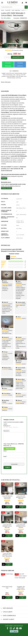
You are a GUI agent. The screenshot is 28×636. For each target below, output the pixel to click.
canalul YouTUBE (6, 188)
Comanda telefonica (20, 64)
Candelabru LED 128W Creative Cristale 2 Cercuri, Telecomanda (21, 588)
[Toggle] (1, 608)
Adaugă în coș (17, 57)
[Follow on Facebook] (7, 628)
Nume (5, 450)
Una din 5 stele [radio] (4, 427)
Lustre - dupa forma (16, 10)
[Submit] (26, 7)
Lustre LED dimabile (10, 76)
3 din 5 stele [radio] (10, 427)
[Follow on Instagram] (11, 628)
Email (5, 456)
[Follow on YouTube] (20, 628)
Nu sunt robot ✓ (14, 464)
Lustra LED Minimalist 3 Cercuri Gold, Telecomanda (7, 497)
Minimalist (7, 82)
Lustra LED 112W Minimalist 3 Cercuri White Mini (20, 497)
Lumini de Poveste (18, 625)
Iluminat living (9, 74)
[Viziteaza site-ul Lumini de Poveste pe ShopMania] (14, 631)
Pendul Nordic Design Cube (7, 587)
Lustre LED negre (19, 76)
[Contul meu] (22, 2)
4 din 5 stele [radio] (15, 427)
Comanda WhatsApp (8, 64)
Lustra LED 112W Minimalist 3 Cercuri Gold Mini (20, 526)
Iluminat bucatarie (18, 73)
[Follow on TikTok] (14, 628)
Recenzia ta (6, 431)
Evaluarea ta (7, 425)
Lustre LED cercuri (10, 73)
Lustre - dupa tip (16, 74)
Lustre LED (7, 10)
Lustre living (18, 77)
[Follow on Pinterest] (17, 628)
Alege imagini (10, 448)
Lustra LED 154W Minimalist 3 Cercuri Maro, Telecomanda (7, 555)
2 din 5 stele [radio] (6, 427)
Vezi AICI (4, 178)
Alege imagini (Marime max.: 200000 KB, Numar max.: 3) (14, 444)
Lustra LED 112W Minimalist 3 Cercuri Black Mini (7, 526)
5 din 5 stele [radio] (6, 430)
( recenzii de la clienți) (17, 50)
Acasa (2, 10)
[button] (2, 3)
